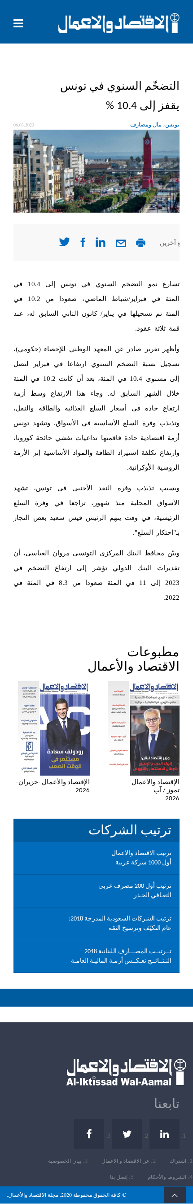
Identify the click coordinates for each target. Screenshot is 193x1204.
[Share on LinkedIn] (100, 245)
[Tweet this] (64, 244)
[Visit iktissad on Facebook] (82, 245)
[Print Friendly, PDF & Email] (140, 245)
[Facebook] (89, 1134)
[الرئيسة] (119, 23)
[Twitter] (127, 1134)
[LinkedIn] (164, 1134)
